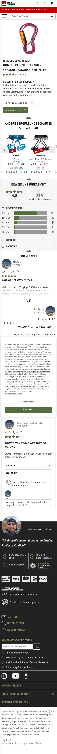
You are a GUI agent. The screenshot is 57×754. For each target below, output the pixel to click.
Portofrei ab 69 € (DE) (17, 556)
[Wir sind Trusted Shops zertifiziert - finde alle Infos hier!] (33, 566)
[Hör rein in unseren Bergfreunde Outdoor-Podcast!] (28, 676)
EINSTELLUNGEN (28, 402)
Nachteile (11, 473)
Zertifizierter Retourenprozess (25, 602)
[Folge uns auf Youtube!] (18, 676)
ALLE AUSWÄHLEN (28, 410)
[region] (28, 377)
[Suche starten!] (52, 16)
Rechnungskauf (17, 564)
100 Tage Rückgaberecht (44, 556)
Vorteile (10, 465)
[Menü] (4, 16)
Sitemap (39, 743)
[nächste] (52, 150)
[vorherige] (5, 150)
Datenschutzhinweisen (13, 394)
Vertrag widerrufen (15, 702)
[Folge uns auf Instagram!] (6, 676)
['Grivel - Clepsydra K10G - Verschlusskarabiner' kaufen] (28, 38)
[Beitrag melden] (18, 271)
